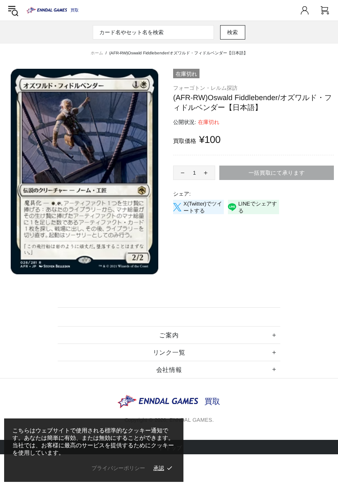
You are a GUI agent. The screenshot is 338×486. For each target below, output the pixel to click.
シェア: (182, 194)
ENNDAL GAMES (74, 10)
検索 (232, 32)
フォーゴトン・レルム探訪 (205, 88)
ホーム (97, 53)
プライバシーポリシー (118, 468)
